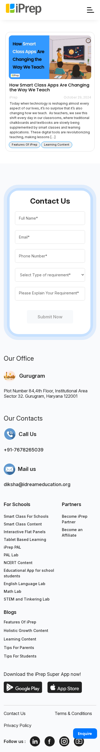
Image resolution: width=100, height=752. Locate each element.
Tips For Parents (19, 647)
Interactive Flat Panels (25, 531)
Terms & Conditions (73, 713)
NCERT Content (18, 562)
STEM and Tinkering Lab (27, 599)
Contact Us (15, 713)
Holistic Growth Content (26, 630)
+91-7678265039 (23, 450)
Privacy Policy (17, 725)
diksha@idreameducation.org (37, 484)
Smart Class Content (23, 524)
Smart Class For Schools (26, 516)
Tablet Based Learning (25, 539)
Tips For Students (20, 656)
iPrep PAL (12, 547)
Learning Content (20, 639)
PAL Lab (11, 555)
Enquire (85, 733)
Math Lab (12, 591)
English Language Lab (24, 583)
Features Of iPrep (20, 622)
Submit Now (50, 316)
